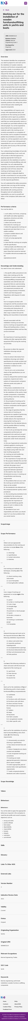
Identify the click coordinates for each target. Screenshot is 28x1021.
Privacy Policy (18, 1006)
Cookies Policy (7, 1006)
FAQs (16, 1001)
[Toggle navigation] (25, 3)
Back (7, 10)
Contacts (5, 1004)
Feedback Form (7, 1009)
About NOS (18, 1004)
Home (4, 1001)
